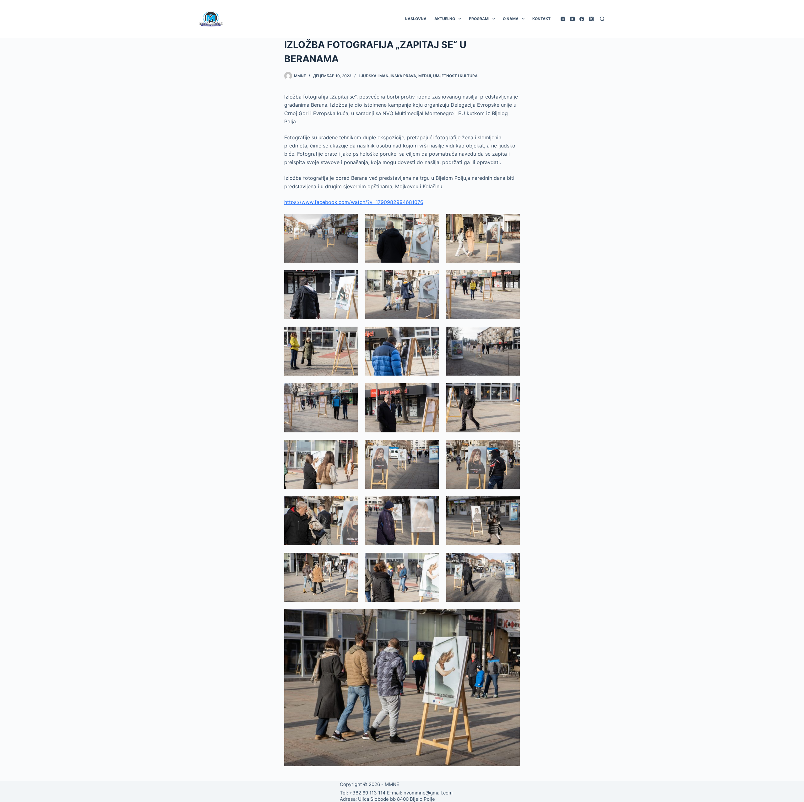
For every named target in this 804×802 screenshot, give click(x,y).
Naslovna (415, 18)
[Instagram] (563, 19)
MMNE (392, 784)
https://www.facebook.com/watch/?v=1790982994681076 (353, 202)
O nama (511, 18)
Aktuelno (444, 18)
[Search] (602, 19)
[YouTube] (572, 19)
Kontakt (541, 18)
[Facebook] (581, 19)
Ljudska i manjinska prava (387, 75)
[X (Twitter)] (591, 19)
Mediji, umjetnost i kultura (448, 75)
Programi (479, 18)
